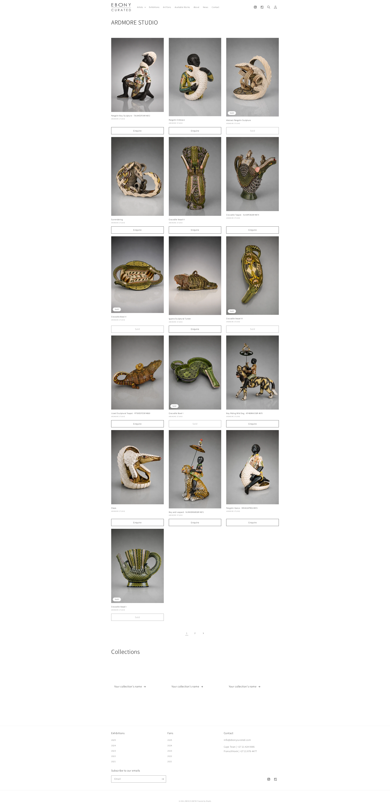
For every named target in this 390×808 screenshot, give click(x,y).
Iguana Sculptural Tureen (180, 319)
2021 (113, 761)
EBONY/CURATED (191, 801)
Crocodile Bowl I (176, 413)
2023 (113, 750)
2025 (113, 740)
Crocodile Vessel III (234, 318)
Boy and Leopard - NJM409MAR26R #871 (186, 512)
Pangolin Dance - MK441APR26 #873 (241, 508)
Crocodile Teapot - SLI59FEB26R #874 (242, 215)
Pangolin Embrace (177, 120)
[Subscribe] (162, 779)
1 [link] (186, 633)
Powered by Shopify (204, 801)
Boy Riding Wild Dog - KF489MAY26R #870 (244, 413)
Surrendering (117, 219)
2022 (113, 756)
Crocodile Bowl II (118, 317)
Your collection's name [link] (128, 686)
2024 (113, 745)
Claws (113, 508)
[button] (141, 7)
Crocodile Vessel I (119, 607)
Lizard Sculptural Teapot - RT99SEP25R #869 (130, 413)
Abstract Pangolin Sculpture (238, 120)
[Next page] (203, 633)
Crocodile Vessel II (177, 219)
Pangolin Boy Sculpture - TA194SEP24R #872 (130, 116)
